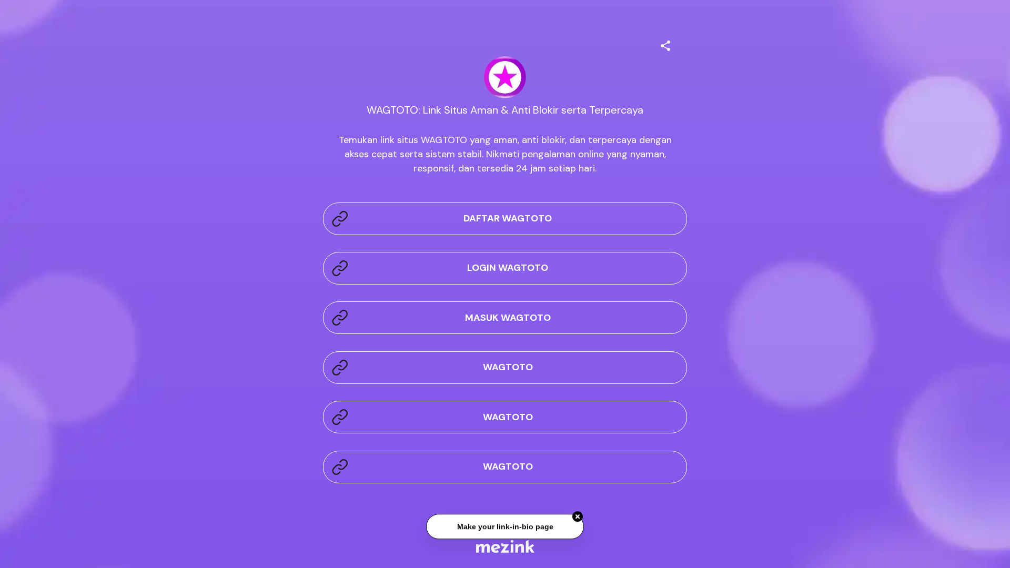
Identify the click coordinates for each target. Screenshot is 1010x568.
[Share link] (665, 44)
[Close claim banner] (577, 515)
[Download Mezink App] (505, 546)
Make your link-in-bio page (505, 525)
